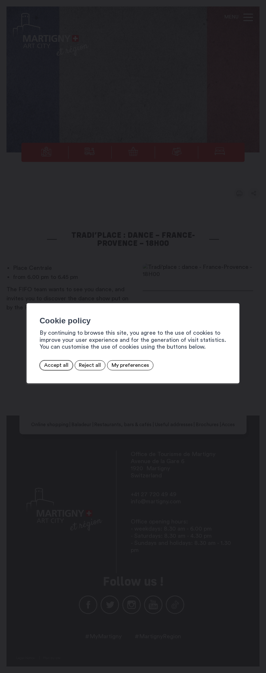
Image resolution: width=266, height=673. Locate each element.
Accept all (56, 365)
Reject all (90, 365)
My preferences (130, 365)
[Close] (233, 296)
